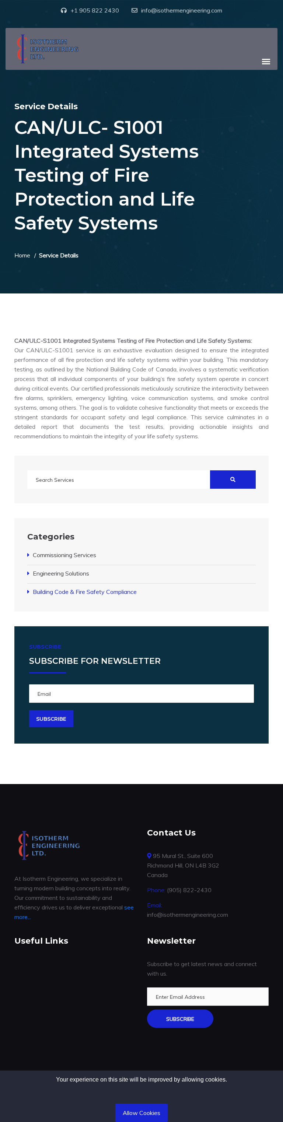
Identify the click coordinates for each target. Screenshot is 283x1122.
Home (22, 255)
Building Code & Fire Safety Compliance (85, 591)
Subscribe (180, 1019)
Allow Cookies (141, 1112)
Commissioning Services (64, 555)
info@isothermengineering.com (181, 10)
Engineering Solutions (61, 573)
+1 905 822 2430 (94, 10)
